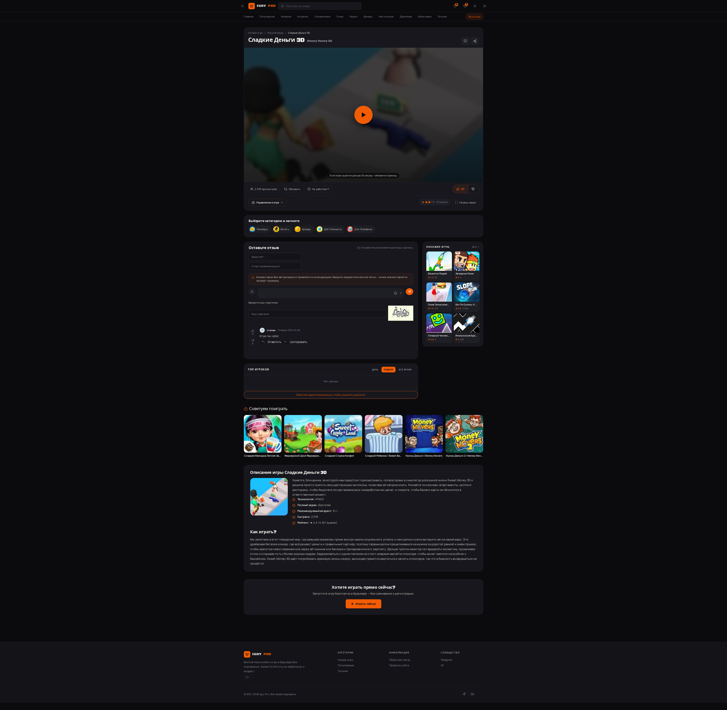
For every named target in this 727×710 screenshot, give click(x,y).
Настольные (386, 16)
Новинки (286, 16)
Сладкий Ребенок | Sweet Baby (383, 455)
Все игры (474, 16)
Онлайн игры (255, 32)
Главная (249, 16)
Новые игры (345, 660)
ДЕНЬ (375, 369)
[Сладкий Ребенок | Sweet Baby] (384, 434)
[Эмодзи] (395, 293)
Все (474, 246)
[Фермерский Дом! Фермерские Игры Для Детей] (303, 434)
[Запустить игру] (363, 115)
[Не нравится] (473, 189)
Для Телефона (363, 229)
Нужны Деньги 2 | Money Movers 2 (464, 455)
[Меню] (242, 6)
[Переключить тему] (475, 6)
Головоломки (322, 16)
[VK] (472, 694)
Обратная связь (399, 660)
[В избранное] (465, 41)
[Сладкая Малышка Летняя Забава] (263, 434)
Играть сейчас (366, 604)
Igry (266, 6)
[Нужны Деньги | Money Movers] (424, 434)
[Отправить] (409, 291)
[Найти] (282, 6)
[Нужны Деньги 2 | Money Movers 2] (464, 434)
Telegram (446, 660)
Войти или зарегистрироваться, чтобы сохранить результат (330, 394)
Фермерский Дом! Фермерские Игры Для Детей (303, 455)
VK (442, 665)
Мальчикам (424, 16)
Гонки (339, 16)
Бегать (285, 229)
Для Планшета (333, 229)
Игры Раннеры (276, 32)
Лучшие (442, 16)
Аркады (368, 16)
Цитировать (298, 342)
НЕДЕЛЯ (388, 369)
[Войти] (484, 6)
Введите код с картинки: (263, 302)
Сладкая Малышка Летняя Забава (262, 455)
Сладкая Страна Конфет (339, 455)
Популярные (267, 16)
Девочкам (406, 16)
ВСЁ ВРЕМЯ (405, 369)
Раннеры (262, 229)
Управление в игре (267, 202)
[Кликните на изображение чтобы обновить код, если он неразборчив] (400, 314)
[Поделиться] (475, 41)
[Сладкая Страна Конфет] (343, 434)
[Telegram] (464, 694)
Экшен (353, 16)
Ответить (274, 342)
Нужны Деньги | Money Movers (424, 455)
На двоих (302, 16)
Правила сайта (399, 665)
